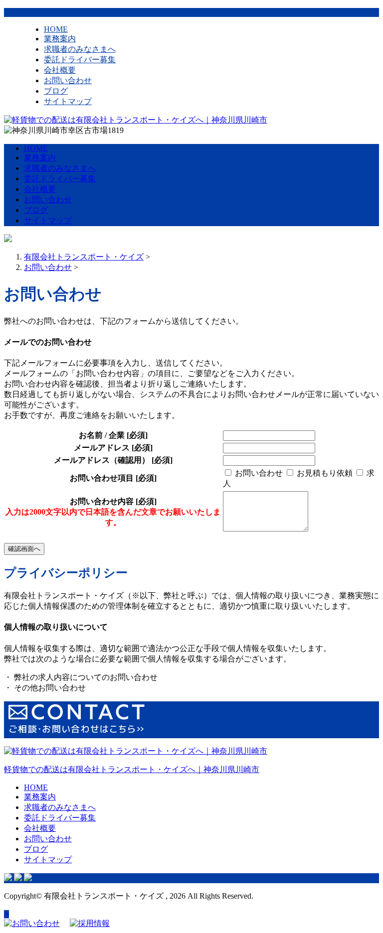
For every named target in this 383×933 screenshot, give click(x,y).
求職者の (80, 49)
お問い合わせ (68, 80)
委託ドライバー (80, 59)
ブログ (56, 91)
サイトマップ (68, 101)
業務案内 (60, 38)
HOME (56, 29)
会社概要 (60, 70)
